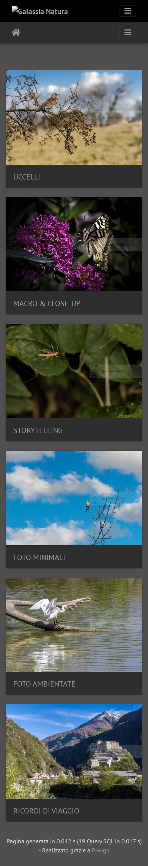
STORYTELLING (38, 430)
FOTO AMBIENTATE (44, 684)
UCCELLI (26, 177)
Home (16, 32)
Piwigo (101, 850)
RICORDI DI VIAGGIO (46, 811)
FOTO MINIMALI (39, 557)
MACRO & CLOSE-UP (46, 303)
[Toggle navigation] (128, 11)
